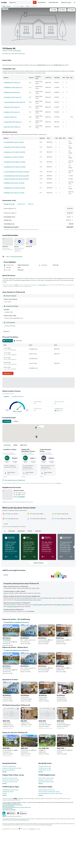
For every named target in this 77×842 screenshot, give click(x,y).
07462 (27, 6)
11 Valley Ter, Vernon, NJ (10, 117)
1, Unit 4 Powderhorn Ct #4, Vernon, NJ (14, 102)
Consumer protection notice (25, 807)
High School (23, 445)
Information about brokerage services (12, 807)
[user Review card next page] (74, 547)
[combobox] (22, 2)
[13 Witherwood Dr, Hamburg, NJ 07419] (11, 713)
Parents (30, 531)
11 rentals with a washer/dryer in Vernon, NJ (16, 650)
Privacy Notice (63, 818)
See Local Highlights (19, 497)
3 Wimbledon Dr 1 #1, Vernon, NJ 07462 (14, 187)
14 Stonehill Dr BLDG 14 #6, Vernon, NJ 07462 (16, 175)
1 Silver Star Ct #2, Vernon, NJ (12, 107)
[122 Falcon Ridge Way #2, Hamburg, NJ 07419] (65, 713)
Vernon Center (17, 50)
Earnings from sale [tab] (9, 204)
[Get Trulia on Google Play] (22, 813)
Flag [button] (16, 556)
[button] (35, 2)
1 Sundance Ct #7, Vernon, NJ (12, 112)
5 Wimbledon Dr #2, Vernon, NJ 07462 (14, 183)
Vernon (22, 6)
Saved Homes (42, 2)
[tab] (7, 340)
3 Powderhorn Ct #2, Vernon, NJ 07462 (14, 162)
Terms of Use (45, 818)
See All (6, 524)
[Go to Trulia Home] (4, 2)
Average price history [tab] (17, 396)
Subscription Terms (52, 818)
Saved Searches (53, 2)
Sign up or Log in (66, 2)
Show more (7, 373)
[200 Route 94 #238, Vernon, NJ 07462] (46, 630)
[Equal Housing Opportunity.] (20, 828)
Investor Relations (38, 818)
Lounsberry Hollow (12, 606)
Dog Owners (21, 531)
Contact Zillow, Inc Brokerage (9, 809)
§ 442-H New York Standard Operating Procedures (12, 804)
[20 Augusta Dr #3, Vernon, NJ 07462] (65, 688)
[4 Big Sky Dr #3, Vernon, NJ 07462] (64, 630)
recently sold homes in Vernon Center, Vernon (28, 600)
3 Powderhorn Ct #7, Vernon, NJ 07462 (14, 167)
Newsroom (32, 818)
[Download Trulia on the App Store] (11, 813)
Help (58, 818)
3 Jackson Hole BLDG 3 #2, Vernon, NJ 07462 (16, 179)
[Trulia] (3, 813)
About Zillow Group (13, 818)
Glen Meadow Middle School (61, 604)
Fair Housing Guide (21, 818)
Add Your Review (38, 563)
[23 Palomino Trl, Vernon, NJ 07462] (11, 741)
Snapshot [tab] (6, 396)
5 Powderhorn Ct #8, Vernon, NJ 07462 (14, 147)
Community (11, 531)
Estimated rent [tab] (21, 204)
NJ (17, 6)
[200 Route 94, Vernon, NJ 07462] (11, 630)
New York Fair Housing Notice (8, 806)
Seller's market (17, 411)
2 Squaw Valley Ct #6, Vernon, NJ (13, 122)
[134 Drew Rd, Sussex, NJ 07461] (29, 741)
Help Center (32, 828)
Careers (27, 818)
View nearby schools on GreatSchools (15, 480)
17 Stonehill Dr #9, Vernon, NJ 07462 (14, 142)
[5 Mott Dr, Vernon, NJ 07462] (65, 741)
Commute (38, 531)
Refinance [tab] (30, 204)
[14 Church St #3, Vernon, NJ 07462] (28, 630)
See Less (7, 331)
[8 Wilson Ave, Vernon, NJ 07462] (47, 741)
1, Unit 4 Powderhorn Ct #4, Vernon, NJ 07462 (16, 171)
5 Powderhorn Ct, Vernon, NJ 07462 (14, 157)
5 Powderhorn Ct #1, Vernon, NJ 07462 (14, 152)
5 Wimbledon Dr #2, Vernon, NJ (12, 92)
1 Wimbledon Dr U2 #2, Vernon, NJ (13, 87)
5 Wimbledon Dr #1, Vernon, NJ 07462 (14, 192)
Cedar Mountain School (39, 604)
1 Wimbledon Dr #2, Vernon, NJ (12, 82)
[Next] (73, 635)
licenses (42, 802)
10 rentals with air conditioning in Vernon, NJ (16, 622)
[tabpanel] (38, 219)
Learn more (59, 483)
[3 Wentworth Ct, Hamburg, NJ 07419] (29, 713)
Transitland (21, 798)
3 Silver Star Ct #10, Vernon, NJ (12, 127)
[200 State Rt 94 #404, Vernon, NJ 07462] (47, 713)
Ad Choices (69, 818)
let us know (50, 824)
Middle (15, 445)
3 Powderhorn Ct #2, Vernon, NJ (12, 97)
